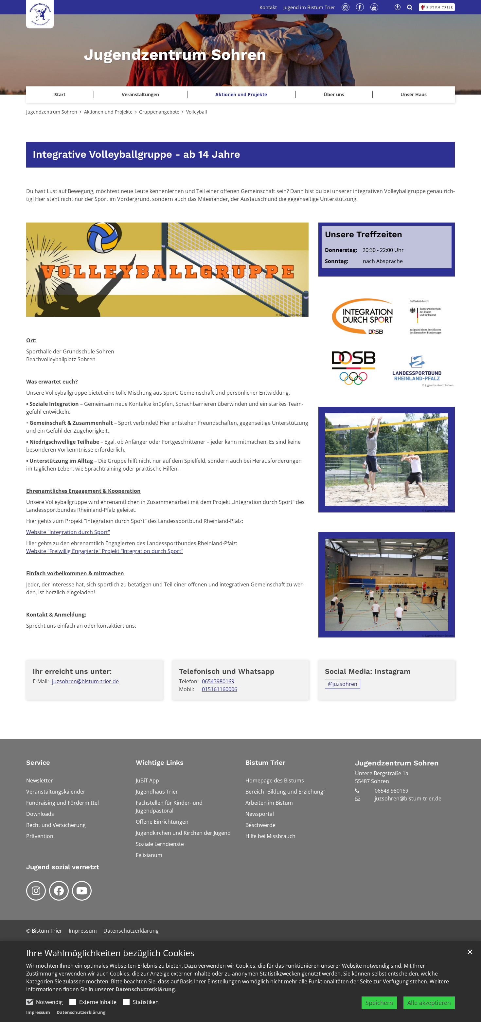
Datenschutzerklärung (145, 989)
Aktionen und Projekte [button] (241, 94)
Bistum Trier (265, 762)
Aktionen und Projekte (108, 112)
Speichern (379, 1003)
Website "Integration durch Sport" (68, 532)
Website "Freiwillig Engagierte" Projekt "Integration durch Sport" (104, 551)
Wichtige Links (160, 762)
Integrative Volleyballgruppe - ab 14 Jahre (136, 154)
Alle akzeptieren (429, 1003)
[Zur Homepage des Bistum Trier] (437, 7)
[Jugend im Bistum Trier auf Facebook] (59, 891)
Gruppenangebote (159, 112)
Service (38, 762)
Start (59, 94)
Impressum (38, 1012)
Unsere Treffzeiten (363, 234)
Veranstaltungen (140, 94)
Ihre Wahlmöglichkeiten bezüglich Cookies (110, 953)
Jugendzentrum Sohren (51, 112)
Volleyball (196, 112)
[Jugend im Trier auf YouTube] (82, 891)
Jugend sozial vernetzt (62, 867)
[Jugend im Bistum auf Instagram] (36, 891)
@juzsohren (342, 684)
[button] (413, 94)
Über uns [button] (334, 94)
